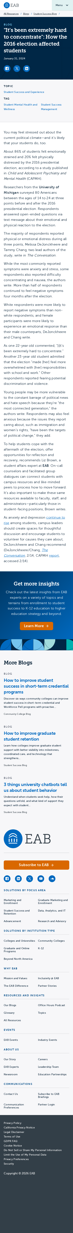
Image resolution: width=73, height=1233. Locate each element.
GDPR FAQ (10, 1141)
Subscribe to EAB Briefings (48, 1095)
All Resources (11, 13)
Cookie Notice (13, 1145)
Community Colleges (51, 940)
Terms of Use (12, 1136)
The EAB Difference (16, 985)
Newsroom (11, 1074)
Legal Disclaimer (14, 1132)
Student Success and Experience (24, 92)
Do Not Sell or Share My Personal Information (33, 1150)
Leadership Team (48, 1066)
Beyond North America (18, 958)
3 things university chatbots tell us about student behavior (35, 787)
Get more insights (36, 584)
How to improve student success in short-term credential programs (36, 686)
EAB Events (11, 1040)
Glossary (9, 1012)
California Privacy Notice (19, 1127)
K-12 (41, 948)
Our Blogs (10, 1005)
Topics (42, 1012)
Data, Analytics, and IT (52, 910)
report (54, 555)
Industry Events (47, 1040)
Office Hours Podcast (51, 1005)
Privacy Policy (12, 1123)
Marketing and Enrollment (12, 902)
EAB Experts (11, 1066)
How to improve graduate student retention (30, 736)
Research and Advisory (52, 921)
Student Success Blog (45, 13)
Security (9, 1163)
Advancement (12, 921)
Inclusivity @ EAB (48, 978)
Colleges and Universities (19, 940)
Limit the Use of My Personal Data (25, 1154)
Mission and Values (15, 978)
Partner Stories (47, 985)
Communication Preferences (14, 1106)
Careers (43, 1059)
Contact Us (11, 1094)
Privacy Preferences (16, 1159)
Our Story (10, 1059)
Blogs (26, 13)
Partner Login (46, 1104)
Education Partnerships (52, 1074)
